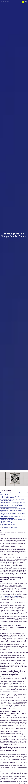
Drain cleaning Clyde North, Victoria (10, 596)
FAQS (1, 511)
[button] (26, 1)
